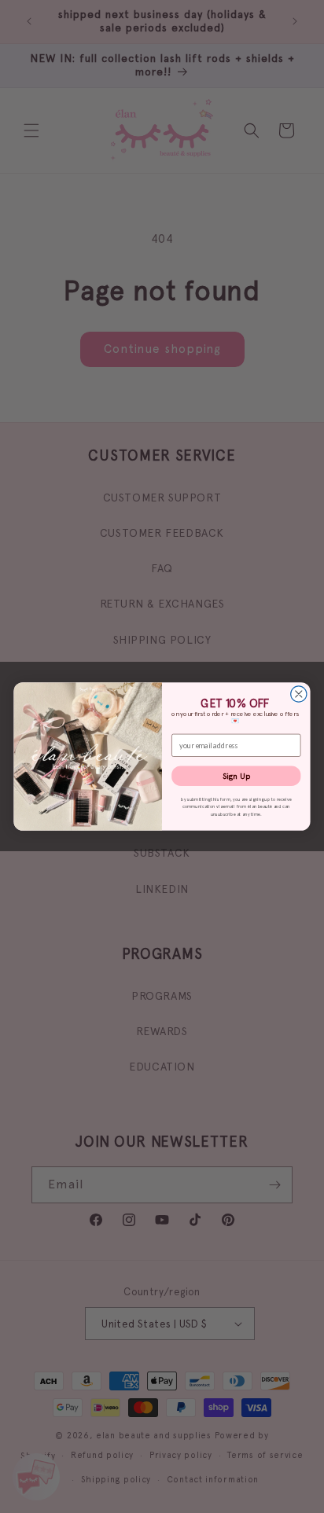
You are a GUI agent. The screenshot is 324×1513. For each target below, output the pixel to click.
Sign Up (236, 775)
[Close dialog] (299, 694)
